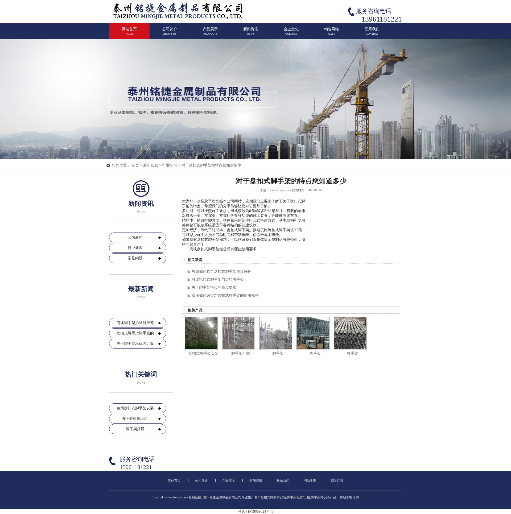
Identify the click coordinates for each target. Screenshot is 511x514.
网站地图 (310, 480)
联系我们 (372, 31)
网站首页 (129, 31)
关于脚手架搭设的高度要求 (214, 287)
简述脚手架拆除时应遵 (135, 323)
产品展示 (210, 31)
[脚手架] (275, 333)
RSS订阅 (337, 480)
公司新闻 (135, 237)
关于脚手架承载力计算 (135, 344)
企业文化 (291, 31)
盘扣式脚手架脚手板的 (135, 333)
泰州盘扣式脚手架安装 (135, 408)
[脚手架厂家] (238, 333)
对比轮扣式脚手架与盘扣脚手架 (218, 279)
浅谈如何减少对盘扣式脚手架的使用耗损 (225, 295)
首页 (135, 165)
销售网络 (331, 31)
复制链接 (194, 497)
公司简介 (169, 31)
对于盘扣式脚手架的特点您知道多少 (211, 165)
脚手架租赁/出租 (135, 419)
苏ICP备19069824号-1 (255, 511)
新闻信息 (150, 165)
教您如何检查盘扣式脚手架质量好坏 (221, 271)
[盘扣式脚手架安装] (201, 333)
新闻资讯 (250, 31)
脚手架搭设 (135, 429)
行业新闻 (169, 165)
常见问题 (135, 258)
